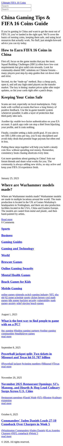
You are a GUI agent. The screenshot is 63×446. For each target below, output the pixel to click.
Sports (5, 228)
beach (34, 303)
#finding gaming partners (26, 330)
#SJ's (39, 397)
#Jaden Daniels (37, 430)
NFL (51, 294)
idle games (13, 300)
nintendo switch (23, 294)
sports (27, 297)
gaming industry (40, 294)
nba (56, 294)
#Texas (55, 363)
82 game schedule (14, 297)
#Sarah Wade (30, 397)
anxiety (12, 303)
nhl (3, 297)
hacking (24, 300)
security (33, 300)
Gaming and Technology (17, 248)
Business (6, 235)
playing (26, 303)
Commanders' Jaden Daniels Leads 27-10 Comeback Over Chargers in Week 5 (28, 422)
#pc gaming (7, 330)
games (40, 303)
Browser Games (11, 262)
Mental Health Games (15, 275)
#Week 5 (33, 433)
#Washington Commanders (15, 430)
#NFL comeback (19, 433)
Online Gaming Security (17, 268)
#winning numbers (31, 363)
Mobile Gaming (11, 288)
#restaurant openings (11, 397)
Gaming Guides (11, 242)
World (5, 255)
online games (8, 294)
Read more (6, 219)
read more (6, 336)
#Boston (47, 397)
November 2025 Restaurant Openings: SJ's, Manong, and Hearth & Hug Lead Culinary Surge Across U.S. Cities (30, 387)
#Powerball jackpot (11, 363)
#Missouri (46, 363)
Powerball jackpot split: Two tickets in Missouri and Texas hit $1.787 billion (26, 355)
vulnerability (43, 300)
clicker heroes (38, 297)
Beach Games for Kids (16, 281)
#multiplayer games (25, 333)
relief (19, 303)
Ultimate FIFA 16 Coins (13, 2)
